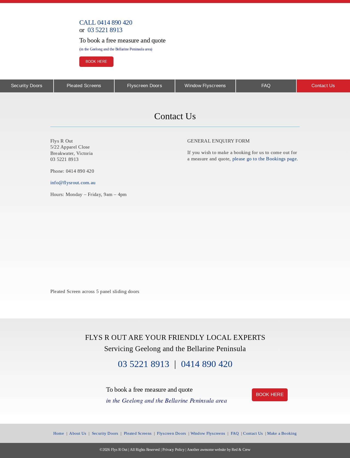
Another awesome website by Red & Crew (218, 450)
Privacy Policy (173, 450)
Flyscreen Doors (171, 433)
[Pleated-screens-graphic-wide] (277, 22)
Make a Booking (282, 433)
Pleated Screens (137, 433)
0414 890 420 (206, 364)
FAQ (235, 433)
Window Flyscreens (208, 433)
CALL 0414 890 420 (105, 22)
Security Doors (105, 433)
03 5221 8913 (105, 29)
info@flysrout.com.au (72, 182)
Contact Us (253, 433)
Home (58, 433)
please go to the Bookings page (264, 158)
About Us (77, 433)
